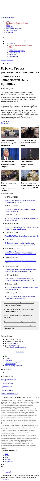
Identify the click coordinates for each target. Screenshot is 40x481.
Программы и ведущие (14, 28)
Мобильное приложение (13, 365)
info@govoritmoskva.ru (18, 347)
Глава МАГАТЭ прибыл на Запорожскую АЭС (21, 236)
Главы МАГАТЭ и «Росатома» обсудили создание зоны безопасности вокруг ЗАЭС (20, 279)
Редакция (9, 32)
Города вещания (6, 387)
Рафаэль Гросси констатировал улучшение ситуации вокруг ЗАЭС (20, 201)
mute (6, 457)
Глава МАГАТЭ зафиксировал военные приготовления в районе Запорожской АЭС (20, 253)
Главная (3, 60)
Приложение (13, 56)
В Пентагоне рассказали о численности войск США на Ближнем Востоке (19, 310)
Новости (8, 21)
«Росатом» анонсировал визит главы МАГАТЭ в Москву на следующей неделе (22, 228)
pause (7, 456)
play (6, 454)
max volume (9, 461)
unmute (7, 459)
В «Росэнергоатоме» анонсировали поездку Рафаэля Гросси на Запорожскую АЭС (20, 270)
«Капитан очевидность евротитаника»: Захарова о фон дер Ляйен (20, 327)
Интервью (9, 27)
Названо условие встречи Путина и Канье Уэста (20, 322)
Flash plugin (5, 479)
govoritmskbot (13, 343)
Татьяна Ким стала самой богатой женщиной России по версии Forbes (19, 304)
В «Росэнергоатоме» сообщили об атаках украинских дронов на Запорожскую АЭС (20, 244)
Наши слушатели (7, 390)
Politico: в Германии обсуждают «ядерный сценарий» (18, 316)
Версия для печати (8, 121)
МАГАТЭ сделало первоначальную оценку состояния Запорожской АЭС (20, 297)
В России (8, 63)
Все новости (5, 123)
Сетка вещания (11, 30)
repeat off (8, 472)
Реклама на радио (7, 383)
